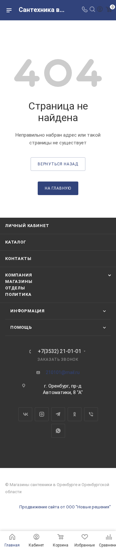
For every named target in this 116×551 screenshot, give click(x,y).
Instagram (42, 414)
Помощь (21, 327)
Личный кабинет (27, 225)
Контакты (18, 258)
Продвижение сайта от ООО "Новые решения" (65, 506)
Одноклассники (75, 414)
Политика (18, 294)
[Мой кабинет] (100, 10)
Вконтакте (25, 414)
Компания (18, 275)
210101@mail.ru (63, 372)
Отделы (15, 288)
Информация (27, 310)
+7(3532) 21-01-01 (59, 351)
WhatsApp (58, 431)
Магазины (18, 281)
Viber (91, 414)
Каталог (15, 242)
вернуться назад (58, 164)
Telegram (58, 414)
